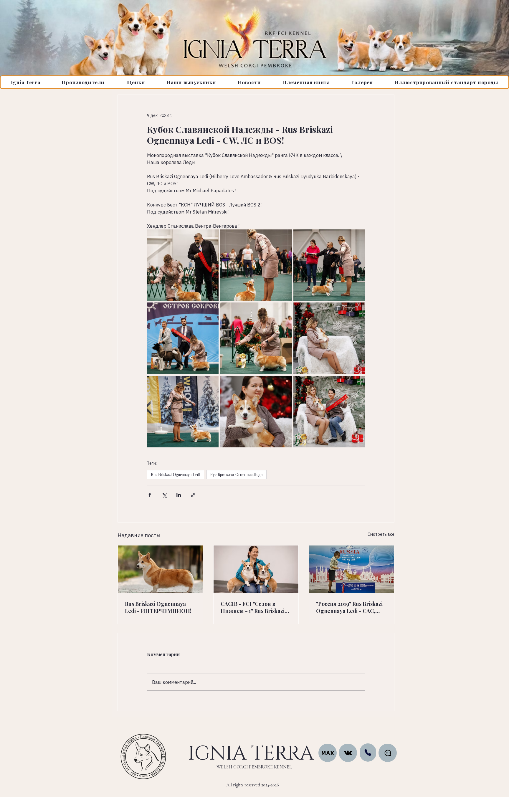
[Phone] (368, 752)
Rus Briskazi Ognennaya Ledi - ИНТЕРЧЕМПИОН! (158, 607)
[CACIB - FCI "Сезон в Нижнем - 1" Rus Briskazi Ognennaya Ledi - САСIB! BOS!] (256, 569)
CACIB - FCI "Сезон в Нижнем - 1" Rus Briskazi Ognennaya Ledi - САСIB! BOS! (253, 607)
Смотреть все (381, 534)
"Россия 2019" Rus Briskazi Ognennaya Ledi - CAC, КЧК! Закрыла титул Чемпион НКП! (349, 607)
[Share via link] (193, 495)
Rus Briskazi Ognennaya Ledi (175, 474)
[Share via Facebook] (150, 495)
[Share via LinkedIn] (178, 495)
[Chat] (348, 753)
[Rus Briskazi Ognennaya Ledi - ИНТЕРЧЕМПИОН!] (160, 569)
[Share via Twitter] (164, 495)
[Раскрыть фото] (183, 265)
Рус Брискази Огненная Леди (236, 474)
